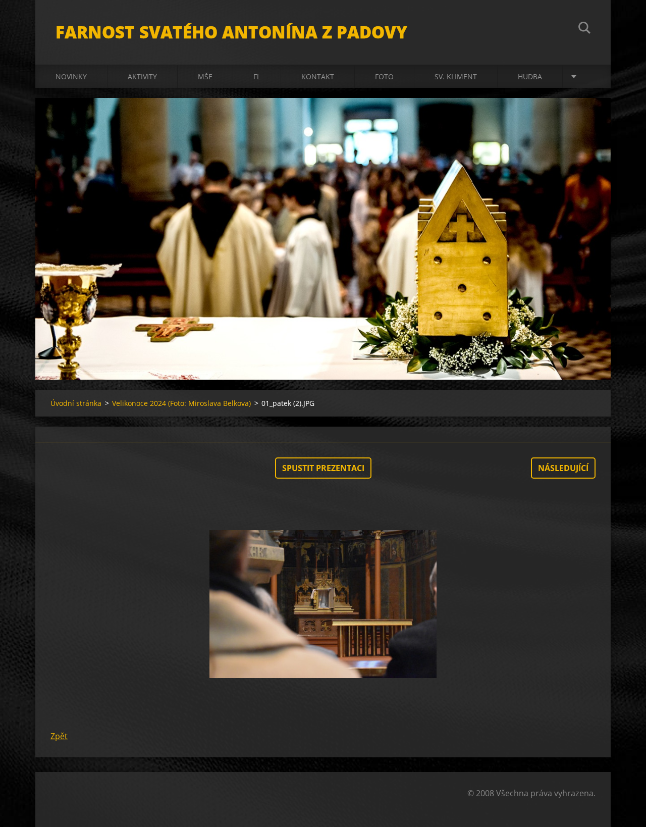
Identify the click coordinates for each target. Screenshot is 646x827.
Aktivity (142, 76)
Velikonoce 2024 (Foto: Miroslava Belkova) (181, 403)
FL (256, 76)
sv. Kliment (456, 76)
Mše (205, 76)
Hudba (530, 76)
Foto (384, 76)
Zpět (59, 736)
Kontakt (317, 76)
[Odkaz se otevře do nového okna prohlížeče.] (323, 604)
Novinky (71, 76)
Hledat (584, 29)
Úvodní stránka (75, 403)
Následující (563, 468)
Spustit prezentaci (323, 468)
